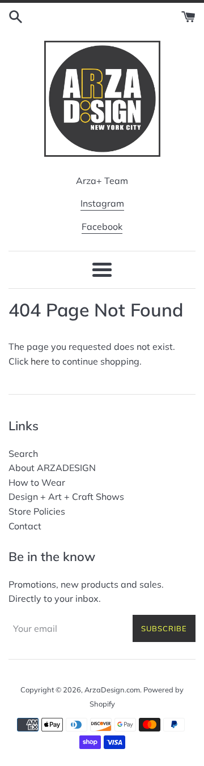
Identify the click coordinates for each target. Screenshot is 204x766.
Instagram (102, 203)
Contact (24, 526)
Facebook (102, 226)
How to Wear (36, 482)
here (40, 361)
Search (23, 453)
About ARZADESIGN (52, 467)
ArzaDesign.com (112, 689)
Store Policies (36, 511)
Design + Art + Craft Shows (66, 496)
